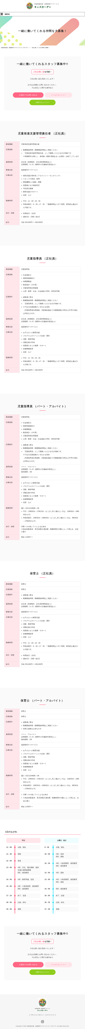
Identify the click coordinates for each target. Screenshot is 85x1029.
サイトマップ (50, 1015)
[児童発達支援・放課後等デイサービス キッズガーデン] (42, 9)
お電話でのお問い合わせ (28, 95)
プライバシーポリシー (37, 1015)
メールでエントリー (58, 95)
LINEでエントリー (42, 102)
